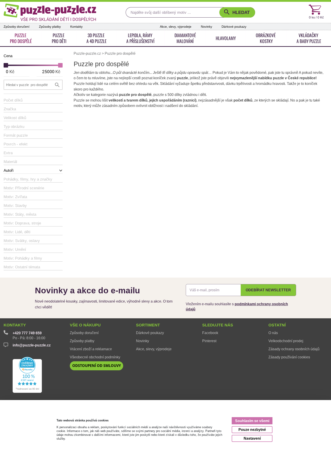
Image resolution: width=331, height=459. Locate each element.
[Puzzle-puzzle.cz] (50, 12)
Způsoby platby (50, 26)
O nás (273, 333)
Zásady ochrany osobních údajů (294, 349)
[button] (237, 12)
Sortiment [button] (148, 325)
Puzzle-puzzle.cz (88, 54)
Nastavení (252, 438)
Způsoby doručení (16, 26)
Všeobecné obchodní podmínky (95, 357)
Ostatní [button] (277, 325)
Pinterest (209, 341)
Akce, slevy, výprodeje (175, 26)
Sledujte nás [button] (217, 325)
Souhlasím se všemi (252, 421)
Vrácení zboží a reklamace (91, 349)
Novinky (206, 26)
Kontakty (76, 26)
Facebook (210, 333)
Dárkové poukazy (234, 26)
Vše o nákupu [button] (85, 325)
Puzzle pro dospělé (120, 54)
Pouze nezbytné (252, 430)
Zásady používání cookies (289, 357)
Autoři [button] (9, 170)
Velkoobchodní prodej (285, 341)
